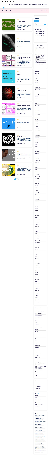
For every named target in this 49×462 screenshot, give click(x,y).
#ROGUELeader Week (38, 315)
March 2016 (36, 277)
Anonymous (36, 329)
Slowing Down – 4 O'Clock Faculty (40, 61)
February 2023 (37, 130)
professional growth (41, 434)
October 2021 (37, 158)
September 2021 (37, 160)
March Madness (37, 345)
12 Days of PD (37, 318)
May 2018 (36, 231)
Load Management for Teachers (41, 62)
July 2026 (36, 75)
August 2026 (37, 73)
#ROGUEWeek (37, 317)
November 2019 (37, 199)
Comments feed (38, 386)
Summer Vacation (37, 357)
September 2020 (37, 181)
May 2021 (36, 167)
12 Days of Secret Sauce (38, 418)
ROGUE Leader (37, 402)
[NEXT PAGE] (19, 179)
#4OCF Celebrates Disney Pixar (40, 311)
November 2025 (37, 89)
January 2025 (37, 107)
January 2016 (37, 281)
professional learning (37, 436)
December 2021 (37, 155)
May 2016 (36, 274)
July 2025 (36, 96)
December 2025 (37, 87)
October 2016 (37, 265)
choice (44, 421)
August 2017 (37, 247)
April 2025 (36, 101)
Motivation (43, 431)
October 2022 (37, 137)
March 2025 (37, 103)
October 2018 (37, 222)
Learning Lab (37, 343)
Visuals (36, 375)
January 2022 (37, 153)
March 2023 (37, 128)
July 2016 (36, 270)
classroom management (38, 424)
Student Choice (37, 444)
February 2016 (37, 279)
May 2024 (36, 121)
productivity (40, 433)
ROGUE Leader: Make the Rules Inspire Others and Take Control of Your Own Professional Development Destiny (39, 441)
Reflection (40, 437)
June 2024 (36, 119)
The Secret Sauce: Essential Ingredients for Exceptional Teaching (39, 371)
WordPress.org (38, 388)
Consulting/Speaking (38, 399)
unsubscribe (37, 18)
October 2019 (37, 201)
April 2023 (36, 126)
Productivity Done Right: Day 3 (40, 35)
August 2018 (37, 226)
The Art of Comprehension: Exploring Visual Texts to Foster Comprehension (40, 363)
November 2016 (37, 263)
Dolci (35, 338)
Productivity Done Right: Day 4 (40, 33)
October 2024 (37, 112)
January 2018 (37, 238)
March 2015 (36, 299)
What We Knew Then (21, 136)
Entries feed (38, 384)
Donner (36, 340)
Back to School (37, 333)
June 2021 (36, 165)
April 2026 (36, 80)
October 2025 (37, 91)
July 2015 (36, 292)
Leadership (40, 430)
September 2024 (37, 114)
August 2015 (37, 290)
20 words (36, 320)
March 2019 (36, 213)
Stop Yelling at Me (21, 153)
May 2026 (36, 78)
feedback (36, 430)
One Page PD (37, 349)
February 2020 (37, 194)
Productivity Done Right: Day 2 (40, 37)
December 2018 (37, 219)
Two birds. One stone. (22, 121)
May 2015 (36, 295)
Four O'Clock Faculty (8, 2)
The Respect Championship (23, 166)
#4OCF (36, 415)
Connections (36, 427)
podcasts (36, 433)
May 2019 (36, 210)
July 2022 (36, 142)
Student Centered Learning (38, 443)
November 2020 (37, 178)
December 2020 (37, 176)
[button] (19, 179)
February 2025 (37, 105)
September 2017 (37, 245)
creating (41, 427)
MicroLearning (37, 347)
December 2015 (37, 283)
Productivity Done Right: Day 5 (40, 31)
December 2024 (37, 108)
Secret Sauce (37, 355)
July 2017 (36, 249)
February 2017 (37, 258)
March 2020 (37, 192)
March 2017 (36, 256)
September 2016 (37, 267)
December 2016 (37, 261)
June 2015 (36, 293)
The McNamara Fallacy (22, 21)
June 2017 (36, 251)
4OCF (39, 415)
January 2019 (37, 217)
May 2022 (36, 146)
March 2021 (36, 171)
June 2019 (36, 208)
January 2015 (37, 302)
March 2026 (37, 82)
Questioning (43, 436)
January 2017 (37, 260)
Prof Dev (36, 434)
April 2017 (36, 254)
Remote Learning (42, 439)
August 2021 (37, 162)
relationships (36, 439)
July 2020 (36, 185)
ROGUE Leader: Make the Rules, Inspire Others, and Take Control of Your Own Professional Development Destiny (40, 352)
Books (36, 397)
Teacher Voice (37, 446)
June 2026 (36, 76)
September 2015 (37, 288)
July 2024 (36, 117)
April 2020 (36, 190)
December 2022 (37, 133)
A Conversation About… (38, 327)
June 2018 (36, 229)
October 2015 (37, 286)
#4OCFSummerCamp (38, 313)
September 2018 (37, 224)
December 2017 (37, 240)
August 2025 (37, 94)
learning (36, 431)
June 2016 (36, 272)
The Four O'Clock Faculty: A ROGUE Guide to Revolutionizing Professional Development (40, 367)
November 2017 (37, 242)
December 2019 (37, 197)
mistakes (40, 431)
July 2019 (36, 206)
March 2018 (36, 235)
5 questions (42, 415)
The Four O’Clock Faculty (39, 404)
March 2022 (37, 149)
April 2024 (36, 123)
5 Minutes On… (37, 324)
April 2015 (36, 297)
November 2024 (37, 110)
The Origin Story (37, 406)
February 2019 (37, 215)
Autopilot (36, 331)
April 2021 (36, 169)
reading (36, 437)
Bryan (41, 421)
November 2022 (37, 135)
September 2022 (37, 139)
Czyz (17, 19)
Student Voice (42, 444)
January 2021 (37, 174)
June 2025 (36, 98)
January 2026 (37, 85)
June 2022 (36, 144)
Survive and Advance (21, 90)
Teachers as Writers (38, 359)
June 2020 (36, 187)
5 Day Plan (36, 322)
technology (41, 446)
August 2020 (37, 183)
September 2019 (37, 203)
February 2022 (37, 151)
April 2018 (36, 233)
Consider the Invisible (22, 40)
